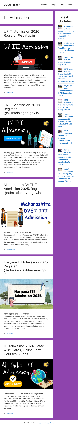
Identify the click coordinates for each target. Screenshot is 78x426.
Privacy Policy (49, 423)
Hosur (70, 5)
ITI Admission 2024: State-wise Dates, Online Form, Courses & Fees (24, 350)
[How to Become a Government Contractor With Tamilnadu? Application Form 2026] (60, 151)
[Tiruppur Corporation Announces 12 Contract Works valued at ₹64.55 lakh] (60, 115)
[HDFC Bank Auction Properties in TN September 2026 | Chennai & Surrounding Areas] (60, 70)
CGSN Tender (12, 4)
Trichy (62, 5)
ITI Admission (10, 92)
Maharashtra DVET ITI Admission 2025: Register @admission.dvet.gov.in (24, 189)
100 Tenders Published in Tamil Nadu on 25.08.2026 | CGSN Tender (66, 48)
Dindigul (53, 5)
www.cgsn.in (39, 423)
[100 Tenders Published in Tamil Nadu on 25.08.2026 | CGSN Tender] (60, 44)
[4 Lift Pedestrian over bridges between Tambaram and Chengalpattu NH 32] (60, 132)
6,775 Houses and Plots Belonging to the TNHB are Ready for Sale (65, 105)
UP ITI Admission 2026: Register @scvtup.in (22, 33)
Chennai (44, 5)
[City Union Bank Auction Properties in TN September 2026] (60, 87)
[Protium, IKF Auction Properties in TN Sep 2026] (60, 58)
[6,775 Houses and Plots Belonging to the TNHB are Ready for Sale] (60, 101)
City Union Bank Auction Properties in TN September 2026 (66, 90)
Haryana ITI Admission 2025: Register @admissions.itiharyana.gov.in (26, 268)
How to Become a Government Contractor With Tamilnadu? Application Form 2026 (65, 157)
